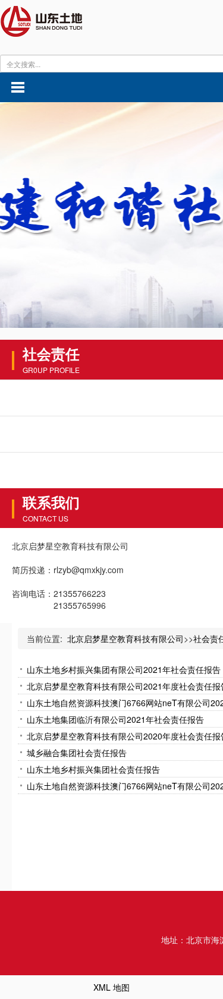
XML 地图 (111, 987)
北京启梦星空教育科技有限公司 (125, 638)
